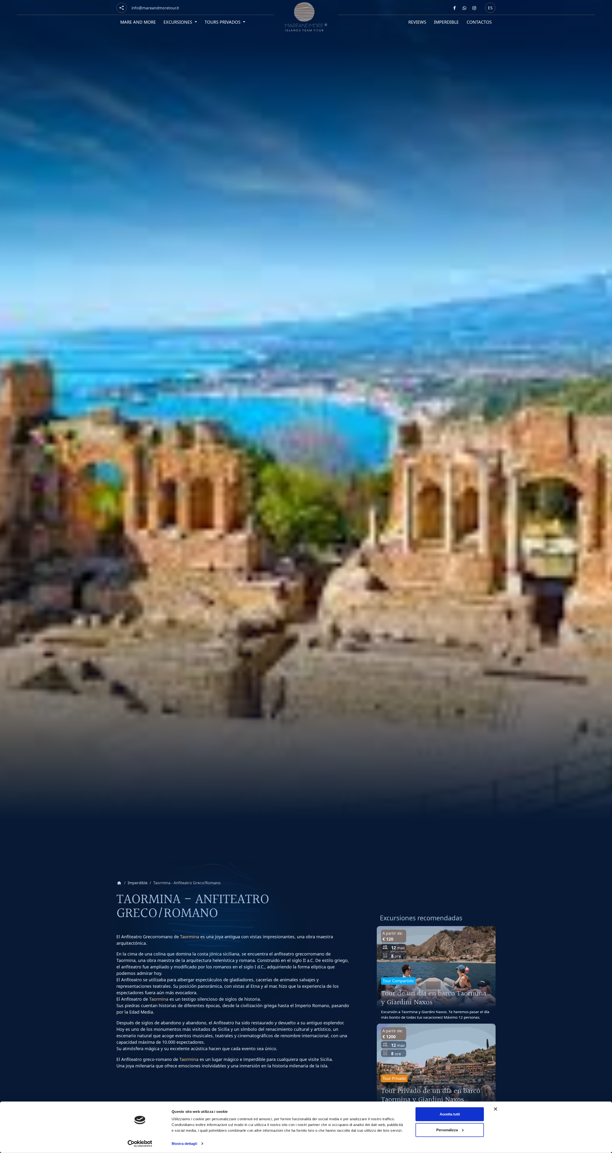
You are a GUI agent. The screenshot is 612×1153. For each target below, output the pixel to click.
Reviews (417, 22)
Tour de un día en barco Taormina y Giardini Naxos (433, 998)
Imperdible (446, 22)
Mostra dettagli (184, 1144)
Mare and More (138, 22)
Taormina (189, 936)
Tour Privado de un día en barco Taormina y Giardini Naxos (430, 1096)
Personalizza (447, 1130)
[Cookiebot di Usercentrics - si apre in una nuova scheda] (140, 1143)
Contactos (479, 22)
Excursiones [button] (179, 22)
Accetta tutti (450, 1114)
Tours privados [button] (223, 22)
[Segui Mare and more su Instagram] (474, 8)
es (490, 7)
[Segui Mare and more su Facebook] (454, 8)
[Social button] (121, 8)
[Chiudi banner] (495, 1109)
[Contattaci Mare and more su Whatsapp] (464, 8)
